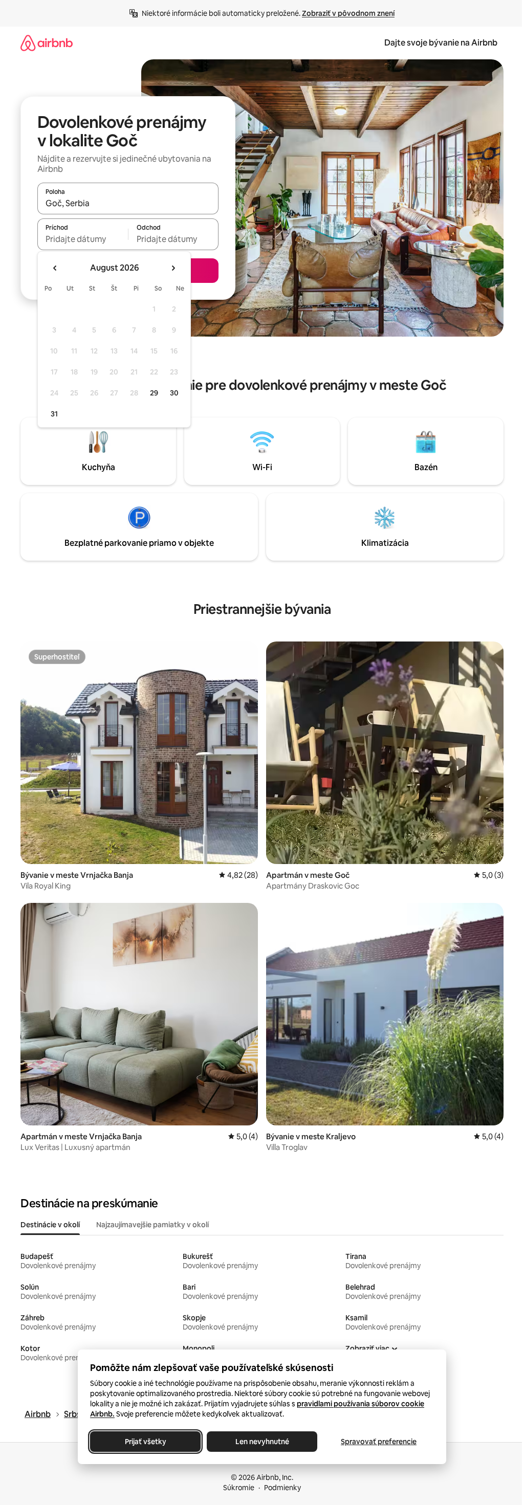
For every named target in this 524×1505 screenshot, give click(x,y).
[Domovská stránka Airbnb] (46, 43)
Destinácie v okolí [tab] (50, 1224)
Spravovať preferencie (379, 1441)
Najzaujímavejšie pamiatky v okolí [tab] (152, 1224)
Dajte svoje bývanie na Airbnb (440, 42)
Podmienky (282, 1487)
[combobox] (128, 203)
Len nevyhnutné (262, 1441)
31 (54, 413)
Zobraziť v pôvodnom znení (348, 13)
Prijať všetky (145, 1441)
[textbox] (83, 239)
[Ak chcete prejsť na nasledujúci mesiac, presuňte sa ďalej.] (173, 268)
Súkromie (238, 1487)
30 (174, 392)
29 (154, 392)
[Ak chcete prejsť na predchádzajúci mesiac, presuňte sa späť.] (55, 268)
